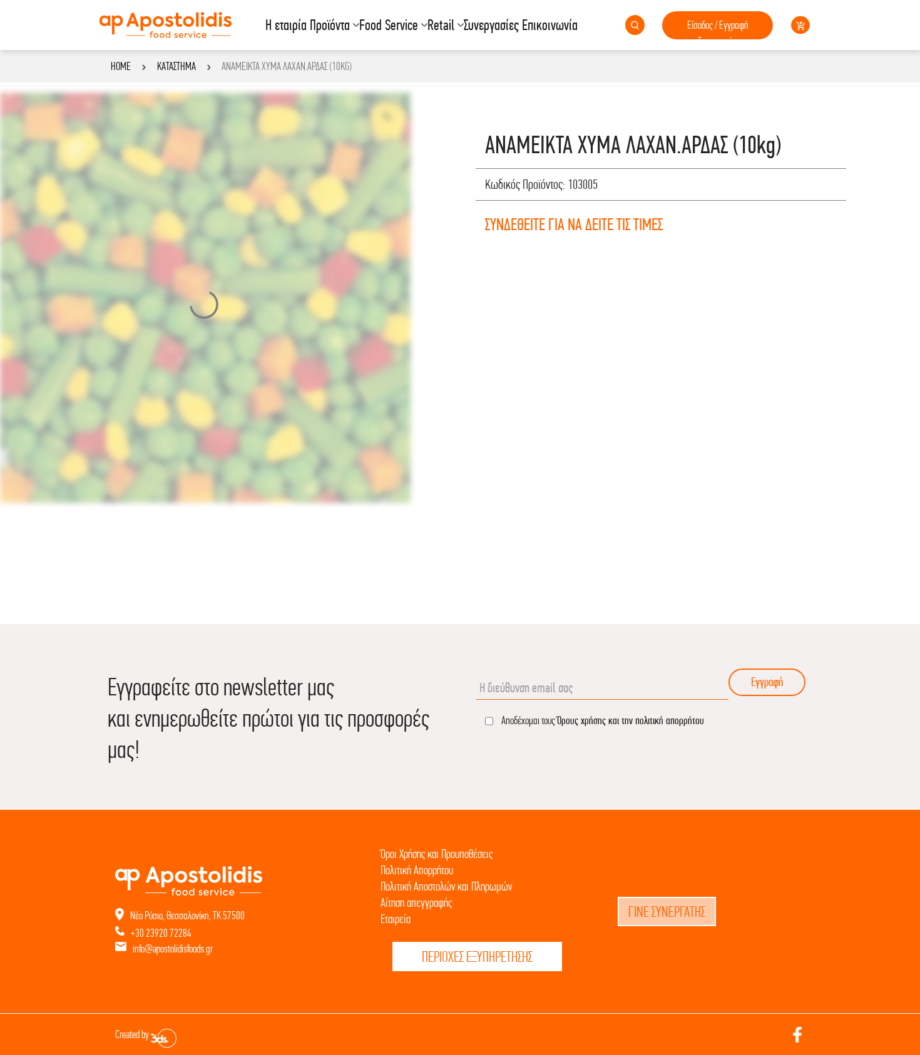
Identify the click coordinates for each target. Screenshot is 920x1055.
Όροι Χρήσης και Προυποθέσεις (437, 854)
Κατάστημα (176, 66)
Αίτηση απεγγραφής (416, 903)
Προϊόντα (330, 25)
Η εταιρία (286, 25)
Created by (133, 1034)
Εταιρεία (396, 919)
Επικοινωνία (550, 25)
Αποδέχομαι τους (601, 720)
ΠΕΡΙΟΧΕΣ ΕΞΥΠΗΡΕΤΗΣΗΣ (477, 956)
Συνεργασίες (491, 25)
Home (121, 66)
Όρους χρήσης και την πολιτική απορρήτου (630, 720)
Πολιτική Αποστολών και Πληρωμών (446, 886)
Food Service (388, 25)
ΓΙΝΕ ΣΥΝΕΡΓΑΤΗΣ (666, 911)
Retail (440, 25)
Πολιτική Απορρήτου (417, 870)
